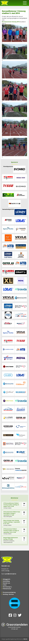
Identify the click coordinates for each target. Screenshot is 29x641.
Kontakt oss (6, 583)
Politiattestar (7, 588)
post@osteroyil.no (10, 574)
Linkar (5, 585)
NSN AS (25, 639)
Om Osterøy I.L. (7, 587)
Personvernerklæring (9, 592)
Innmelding (6, 581)
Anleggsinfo (6, 579)
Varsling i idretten (8, 594)
